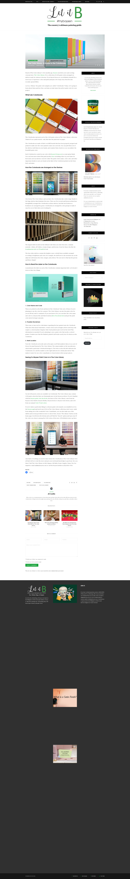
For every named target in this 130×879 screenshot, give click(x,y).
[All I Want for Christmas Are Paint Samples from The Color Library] (69, 515)
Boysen (87, 1)
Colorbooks (47, 482)
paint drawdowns (31, 485)
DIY (37, 1)
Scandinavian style (30, 249)
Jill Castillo (32, 65)
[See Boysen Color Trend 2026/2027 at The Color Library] (33, 515)
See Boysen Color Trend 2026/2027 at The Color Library (33, 524)
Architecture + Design (48, 1)
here (53, 156)
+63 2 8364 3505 (87, 226)
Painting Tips (28, 1)
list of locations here (58, 315)
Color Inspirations (63, 1)
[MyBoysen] (65, 17)
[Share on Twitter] (97, 65)
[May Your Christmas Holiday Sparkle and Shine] (51, 515)
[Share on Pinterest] (101, 65)
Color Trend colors (41, 403)
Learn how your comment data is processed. (53, 570)
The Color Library (33, 60)
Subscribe (87, 343)
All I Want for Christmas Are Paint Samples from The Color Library (69, 524)
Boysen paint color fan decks (39, 398)
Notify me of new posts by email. (34, 562)
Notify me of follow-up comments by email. (36, 559)
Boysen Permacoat (56, 154)
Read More (93, 90)
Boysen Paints (37, 482)
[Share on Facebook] (95, 65)
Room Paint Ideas (76, 1)
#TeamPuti (41, 249)
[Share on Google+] (99, 65)
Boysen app (31, 409)
